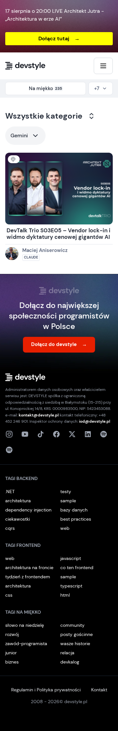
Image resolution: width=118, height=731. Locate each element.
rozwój (12, 634)
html (65, 595)
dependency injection (28, 510)
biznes (12, 662)
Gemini (19, 135)
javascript (70, 558)
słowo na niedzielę (24, 625)
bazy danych (74, 510)
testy (65, 491)
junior (11, 653)
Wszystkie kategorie (43, 116)
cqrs (10, 528)
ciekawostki (17, 519)
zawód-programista (26, 643)
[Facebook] (56, 434)
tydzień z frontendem (27, 577)
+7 (96, 88)
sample (68, 501)
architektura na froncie (29, 567)
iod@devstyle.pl (94, 421)
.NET (10, 491)
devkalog (69, 662)
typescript (71, 586)
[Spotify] (9, 450)
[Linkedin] (88, 434)
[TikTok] (41, 434)
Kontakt (99, 690)
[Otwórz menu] (103, 66)
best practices (75, 519)
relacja (67, 653)
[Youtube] (25, 434)
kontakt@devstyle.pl (39, 415)
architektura (18, 501)
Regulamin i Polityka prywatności (46, 690)
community (72, 625)
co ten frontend (76, 567)
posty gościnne (76, 634)
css (8, 595)
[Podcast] (104, 434)
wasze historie (75, 643)
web (64, 528)
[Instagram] (9, 434)
